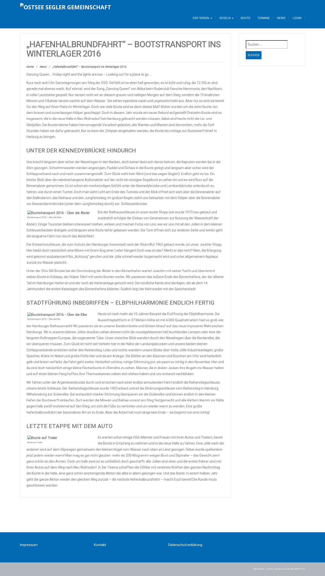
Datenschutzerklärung (185, 545)
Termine (263, 18)
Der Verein (201, 18)
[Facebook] (150, 519)
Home (30, 66)
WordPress (298, 569)
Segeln (225, 18)
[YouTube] (175, 519)
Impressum (29, 545)
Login (297, 18)
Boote (245, 18)
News (281, 18)
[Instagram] (162, 519)
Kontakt (100, 545)
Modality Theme (264, 569)
